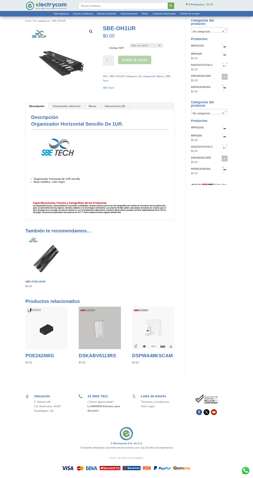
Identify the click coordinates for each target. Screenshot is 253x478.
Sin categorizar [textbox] (208, 31)
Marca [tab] (92, 106)
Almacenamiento (129, 13)
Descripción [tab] (36, 106)
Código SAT (116, 47)
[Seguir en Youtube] (214, 412)
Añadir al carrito (135, 60)
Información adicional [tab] (66, 106)
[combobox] (209, 29)
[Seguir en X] (206, 412)
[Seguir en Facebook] (199, 412)
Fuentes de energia (189, 13)
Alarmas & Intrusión (106, 13)
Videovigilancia (61, 13)
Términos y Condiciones (155, 401)
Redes (145, 13)
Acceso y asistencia (83, 13)
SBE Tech (108, 87)
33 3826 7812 (97, 396)
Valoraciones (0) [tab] (115, 106)
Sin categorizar (41, 20)
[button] (91, 31)
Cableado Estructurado (164, 13)
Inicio (28, 20)
